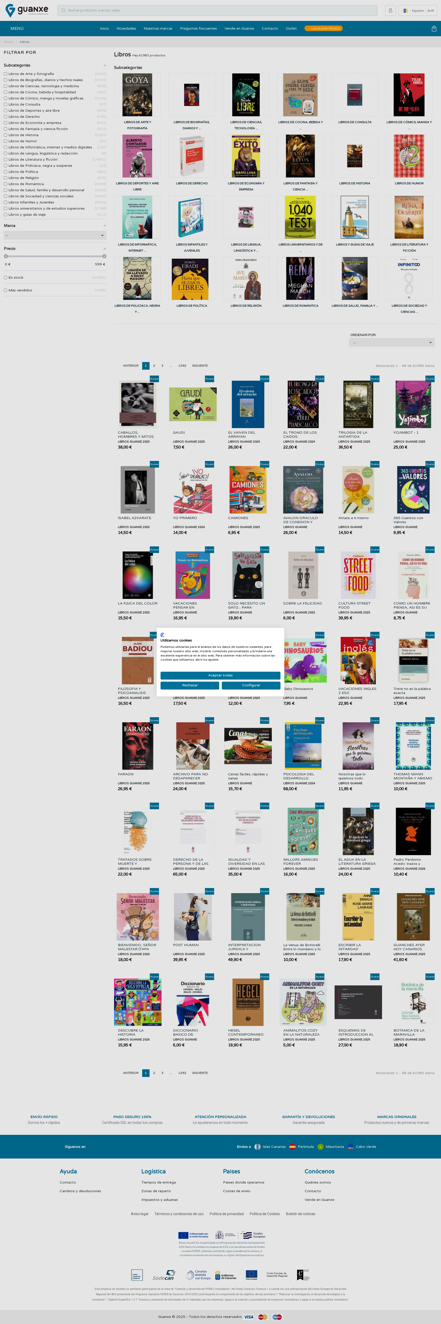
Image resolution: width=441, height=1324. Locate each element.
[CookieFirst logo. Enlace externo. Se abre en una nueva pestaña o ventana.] (162, 635)
